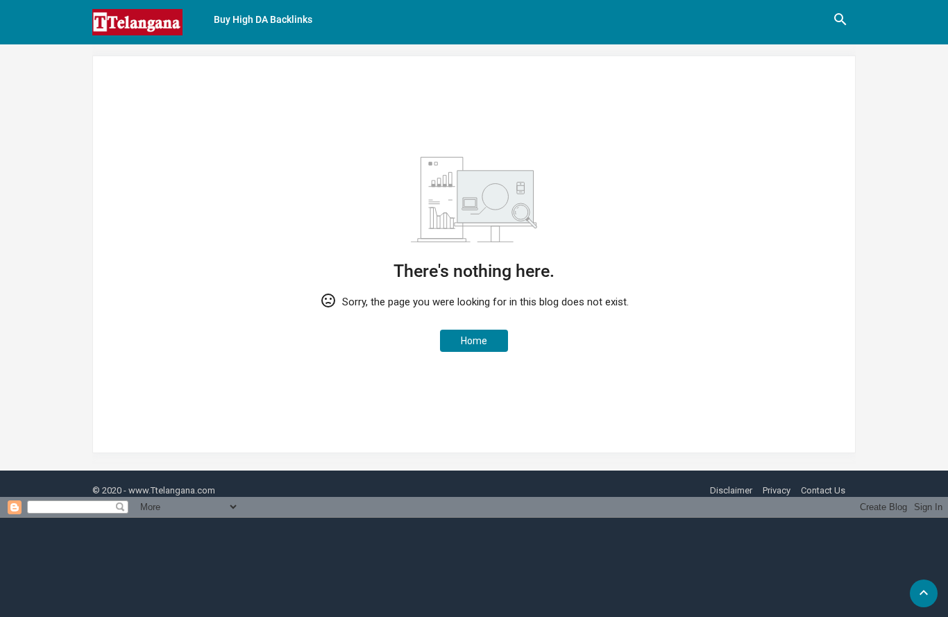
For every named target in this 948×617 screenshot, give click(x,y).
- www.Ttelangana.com (169, 490)
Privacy (776, 490)
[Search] (840, 24)
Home (474, 340)
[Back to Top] (924, 593)
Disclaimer (731, 490)
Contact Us (823, 490)
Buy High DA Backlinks (263, 19)
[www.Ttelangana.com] (137, 22)
